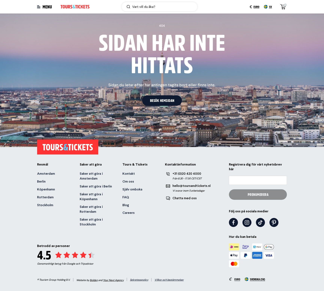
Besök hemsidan (162, 100)
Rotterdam (45, 197)
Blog (125, 205)
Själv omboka (132, 189)
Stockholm (45, 205)
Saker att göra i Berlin (96, 186)
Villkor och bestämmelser (169, 279)
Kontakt (128, 173)
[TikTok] (260, 222)
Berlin (41, 181)
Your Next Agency (113, 280)
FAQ (125, 197)
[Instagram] (246, 222)
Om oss (128, 181)
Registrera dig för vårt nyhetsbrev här (255, 166)
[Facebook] (233, 222)
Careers (128, 212)
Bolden (94, 280)
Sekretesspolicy (139, 279)
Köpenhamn (46, 189)
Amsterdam (46, 173)
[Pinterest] (273, 222)
